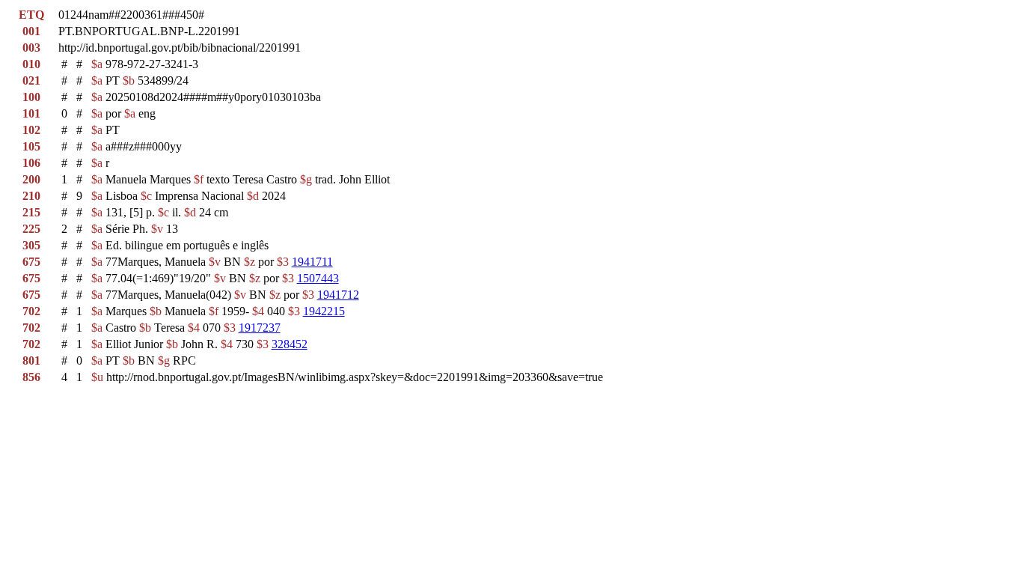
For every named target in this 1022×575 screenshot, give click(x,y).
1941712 (338, 294)
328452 (289, 344)
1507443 (318, 278)
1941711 (312, 261)
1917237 (260, 327)
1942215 (324, 311)
